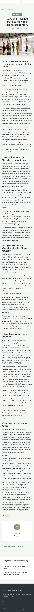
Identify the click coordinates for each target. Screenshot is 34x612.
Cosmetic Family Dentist (12, 590)
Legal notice (10, 602)
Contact (18, 602)
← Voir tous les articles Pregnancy (13, 546)
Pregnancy (10, 9)
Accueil (4, 9)
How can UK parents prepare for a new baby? (16, 567)
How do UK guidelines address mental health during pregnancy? (15, 573)
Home (3, 602)
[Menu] (21, 1)
